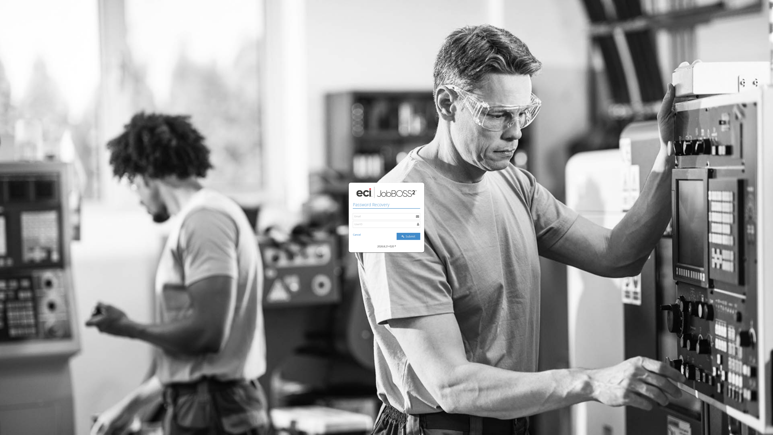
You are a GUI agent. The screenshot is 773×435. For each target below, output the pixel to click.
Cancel (357, 234)
